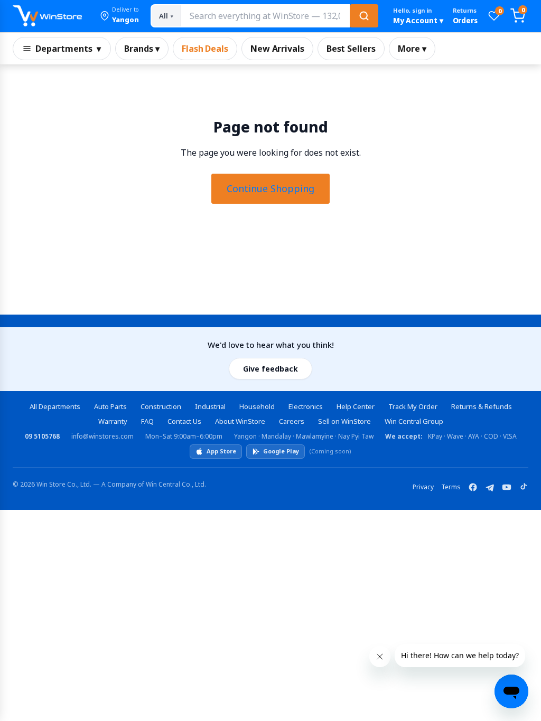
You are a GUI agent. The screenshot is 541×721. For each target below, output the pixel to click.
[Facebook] (473, 487)
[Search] (364, 15)
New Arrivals (277, 48)
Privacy (423, 486)
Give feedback (270, 369)
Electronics (305, 406)
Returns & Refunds (481, 406)
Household (257, 406)
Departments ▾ (68, 48)
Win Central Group (414, 421)
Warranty (112, 421)
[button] (119, 16)
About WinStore (240, 421)
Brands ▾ (142, 48)
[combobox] (265, 15)
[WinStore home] (47, 15)
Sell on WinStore (344, 421)
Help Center (356, 406)
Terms (451, 486)
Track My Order (412, 406)
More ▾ (412, 48)
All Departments (55, 406)
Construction (161, 406)
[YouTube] (506, 487)
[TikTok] (523, 487)
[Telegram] (490, 487)
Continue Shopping (270, 188)
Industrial (210, 406)
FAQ (147, 421)
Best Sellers (351, 48)
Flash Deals (205, 48)
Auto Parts (110, 406)
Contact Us (184, 421)
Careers (291, 421)
